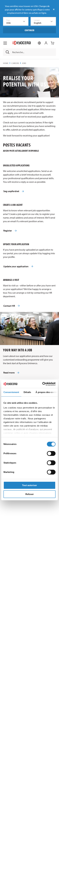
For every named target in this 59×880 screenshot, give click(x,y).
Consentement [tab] (11, 392)
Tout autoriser (29, 485)
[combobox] (15, 21)
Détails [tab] (27, 392)
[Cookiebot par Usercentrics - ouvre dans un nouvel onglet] (42, 384)
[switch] (51, 453)
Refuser (29, 494)
